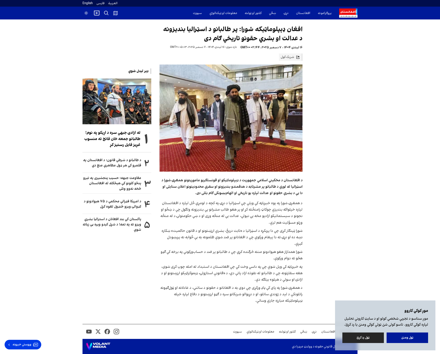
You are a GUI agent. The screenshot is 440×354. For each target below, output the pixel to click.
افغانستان (303, 13)
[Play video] (96, 13)
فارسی (100, 3)
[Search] (106, 13)
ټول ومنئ (407, 337)
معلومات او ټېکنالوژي (223, 13)
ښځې (272, 13)
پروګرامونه (325, 13)
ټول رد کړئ (363, 337)
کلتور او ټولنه (253, 13)
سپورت (197, 13)
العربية (113, 3)
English (87, 3)
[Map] (115, 13)
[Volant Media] (98, 346)
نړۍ (286, 13)
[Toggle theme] (86, 13)
